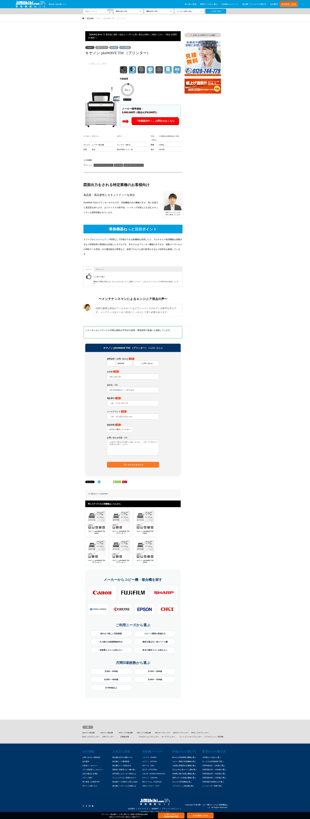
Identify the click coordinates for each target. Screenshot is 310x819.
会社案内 (274, 4)
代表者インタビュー (90, 765)
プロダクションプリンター (149, 736)
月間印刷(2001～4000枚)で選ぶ (214, 773)
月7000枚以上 (111, 687)
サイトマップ (143, 808)
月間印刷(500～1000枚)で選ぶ (213, 765)
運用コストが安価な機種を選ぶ (184, 777)
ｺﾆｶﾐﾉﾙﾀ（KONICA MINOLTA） (154, 773)
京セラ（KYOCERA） (150, 769)
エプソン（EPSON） (150, 761)
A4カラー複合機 (88, 732)
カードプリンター (168, 736)
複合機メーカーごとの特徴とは (124, 786)
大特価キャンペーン (230, 4)
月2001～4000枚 (111, 679)
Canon (90, 47)
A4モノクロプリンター (200, 732)
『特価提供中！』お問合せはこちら (155, 120)
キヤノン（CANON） (150, 777)
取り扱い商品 (191, 4)
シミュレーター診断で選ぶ (212, 786)
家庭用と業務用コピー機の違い (124, 769)
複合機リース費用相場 (120, 761)
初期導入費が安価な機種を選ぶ (184, 773)
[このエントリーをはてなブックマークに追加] (99, 482)
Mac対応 (114, 47)
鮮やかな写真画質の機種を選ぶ (184, 757)
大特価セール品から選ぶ (211, 757)
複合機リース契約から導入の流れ (125, 782)
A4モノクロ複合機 (126, 732)
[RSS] (92, 806)
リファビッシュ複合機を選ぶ (183, 786)
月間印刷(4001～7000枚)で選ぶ (214, 777)
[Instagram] (89, 806)
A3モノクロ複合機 (144, 732)
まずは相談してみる (200, 815)
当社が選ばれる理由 (90, 773)
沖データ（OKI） (148, 765)
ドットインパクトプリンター (191, 736)
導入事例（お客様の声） (91, 782)
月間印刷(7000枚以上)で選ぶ (213, 782)
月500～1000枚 (111, 671)
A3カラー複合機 (107, 732)
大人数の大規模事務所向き (111, 641)
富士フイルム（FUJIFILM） (152, 782)
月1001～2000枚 (155, 671)
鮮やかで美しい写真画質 (111, 633)
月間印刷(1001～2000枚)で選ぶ (214, 769)
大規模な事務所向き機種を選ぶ (184, 765)
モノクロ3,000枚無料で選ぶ (213, 761)
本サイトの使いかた (90, 786)
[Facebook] (86, 806)
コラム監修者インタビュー (92, 769)
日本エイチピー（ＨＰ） (151, 786)
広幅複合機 (124, 736)
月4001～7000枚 (155, 679)
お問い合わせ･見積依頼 (91, 757)
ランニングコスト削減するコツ (124, 777)
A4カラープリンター (163, 732)
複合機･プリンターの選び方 (254, 4)
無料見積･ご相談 (289, 4)
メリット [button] (89, 269)
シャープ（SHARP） (150, 757)
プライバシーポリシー (170, 808)
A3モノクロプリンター (91, 736)
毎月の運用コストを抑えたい (155, 650)
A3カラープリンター (181, 732)
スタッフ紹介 (87, 777)
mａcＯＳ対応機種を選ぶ (182, 782)
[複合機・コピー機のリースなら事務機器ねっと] (155, 802)
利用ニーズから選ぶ (209, 4)
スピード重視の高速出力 (155, 633)
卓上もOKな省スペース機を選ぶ (184, 769)
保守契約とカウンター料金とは (124, 773)
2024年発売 (104, 494)
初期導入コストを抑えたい (111, 650)
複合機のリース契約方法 (121, 765)
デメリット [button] (100, 269)
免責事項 (155, 808)
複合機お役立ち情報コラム (122, 757)
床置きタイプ (95, 494)
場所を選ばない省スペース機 (155, 641)
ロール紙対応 (125, 47)
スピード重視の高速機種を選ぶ (184, 761)
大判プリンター (102, 47)
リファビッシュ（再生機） (214, 736)
